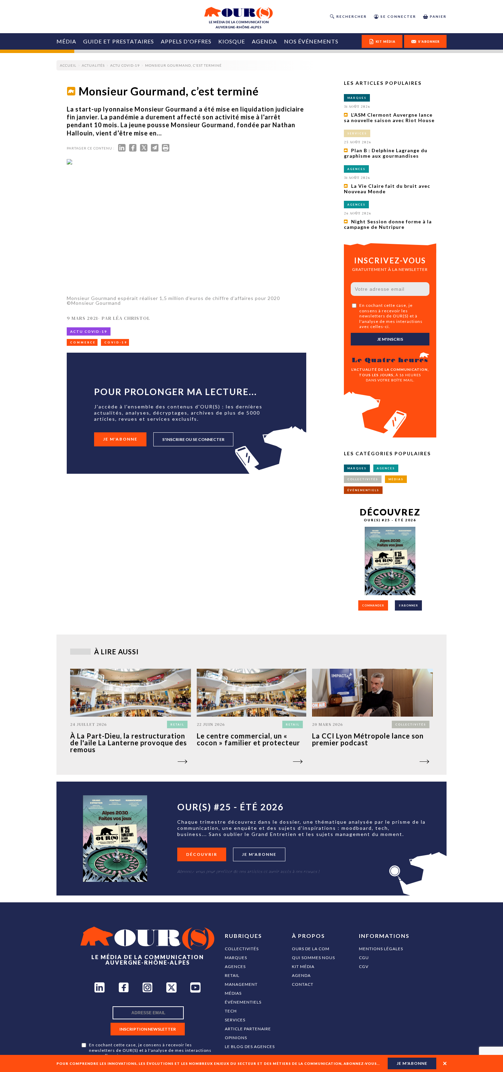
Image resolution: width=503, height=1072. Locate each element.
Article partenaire (248, 1028)
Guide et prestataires (118, 41)
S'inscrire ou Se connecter (193, 439)
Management (241, 984)
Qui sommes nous (313, 957)
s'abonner (429, 41)
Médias (233, 993)
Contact (302, 984)
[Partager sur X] (143, 149)
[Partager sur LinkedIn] (122, 149)
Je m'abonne (120, 439)
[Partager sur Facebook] (133, 149)
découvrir (201, 854)
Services (235, 1019)
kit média (386, 41)
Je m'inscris (390, 339)
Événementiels (243, 1002)
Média (66, 41)
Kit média (303, 966)
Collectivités (242, 948)
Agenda (264, 41)
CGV (364, 966)
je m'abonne (412, 1063)
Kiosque (231, 41)
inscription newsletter (147, 1029)
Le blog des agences (250, 1046)
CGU (364, 957)
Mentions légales (381, 948)
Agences (235, 966)
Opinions (236, 1037)
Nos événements (311, 41)
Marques (236, 957)
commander (373, 605)
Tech (231, 1011)
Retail (232, 975)
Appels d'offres (186, 41)
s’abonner (408, 605)
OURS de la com (311, 948)
